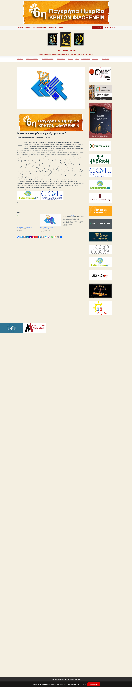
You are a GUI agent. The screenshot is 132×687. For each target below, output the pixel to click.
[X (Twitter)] (110, 27)
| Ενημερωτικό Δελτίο (39, 27)
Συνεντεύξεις (85, 59)
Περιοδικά (20, 59)
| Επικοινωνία (52, 27)
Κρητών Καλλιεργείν (47, 59)
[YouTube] (114, 27)
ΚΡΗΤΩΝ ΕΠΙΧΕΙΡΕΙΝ (66, 50)
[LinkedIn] (105, 27)
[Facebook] (107, 27)
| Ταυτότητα (20, 27)
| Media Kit (28, 27)
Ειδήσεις (70, 59)
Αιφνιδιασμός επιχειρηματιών (24, 227)
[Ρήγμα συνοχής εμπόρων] (74, 220)
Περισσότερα (105, 59)
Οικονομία (95, 59)
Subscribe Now (93, 684)
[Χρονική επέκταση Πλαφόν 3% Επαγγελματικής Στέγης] (50, 220)
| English (60, 27)
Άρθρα (77, 59)
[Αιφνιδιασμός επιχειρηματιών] (27, 220)
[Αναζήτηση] (114, 42)
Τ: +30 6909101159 (97, 27)
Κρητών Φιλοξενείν (32, 59)
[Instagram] (112, 27)
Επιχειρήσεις (61, 59)
